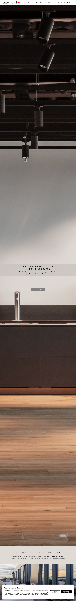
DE (19, 2)
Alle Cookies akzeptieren (66, 592)
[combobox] (19, 2)
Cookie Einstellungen (55, 592)
